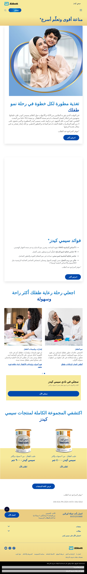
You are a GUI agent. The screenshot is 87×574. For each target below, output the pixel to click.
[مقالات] (9, 531)
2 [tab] (42, 373)
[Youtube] (5, 548)
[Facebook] (14, 548)
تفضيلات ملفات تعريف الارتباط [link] (74, 557)
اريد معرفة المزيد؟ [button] (79, 567)
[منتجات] (9, 526)
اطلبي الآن (64, 466)
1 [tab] (44, 373)
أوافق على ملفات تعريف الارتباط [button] (75, 571)
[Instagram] (9, 548)
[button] (5, 10)
